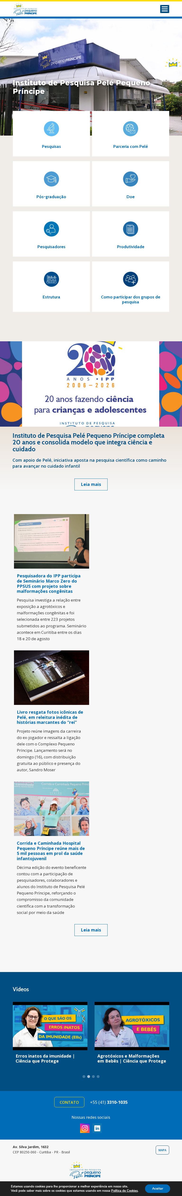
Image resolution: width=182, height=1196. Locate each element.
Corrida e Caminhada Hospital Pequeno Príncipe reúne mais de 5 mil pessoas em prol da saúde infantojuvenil (51, 850)
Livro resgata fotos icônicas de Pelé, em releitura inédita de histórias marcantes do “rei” (50, 717)
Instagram (85, 1128)
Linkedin (97, 1128)
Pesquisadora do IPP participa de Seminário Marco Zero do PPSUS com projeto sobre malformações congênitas (49, 583)
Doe (173, 62)
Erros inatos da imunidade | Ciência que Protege (45, 1058)
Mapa (162, 1150)
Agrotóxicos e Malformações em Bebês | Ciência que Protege (131, 1058)
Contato (69, 1102)
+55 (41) (108, 1102)
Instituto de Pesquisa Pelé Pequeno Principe (31, 9)
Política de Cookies (124, 1191)
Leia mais (91, 484)
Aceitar (157, 1188)
